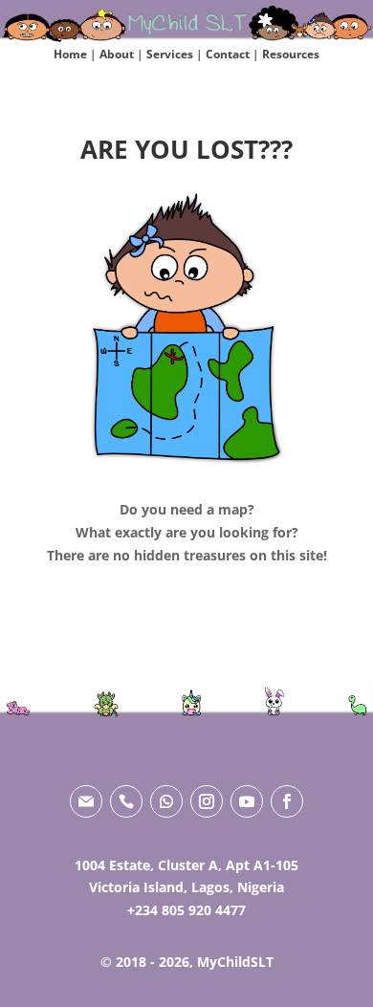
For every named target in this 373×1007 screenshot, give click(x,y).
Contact (228, 54)
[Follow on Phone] (126, 801)
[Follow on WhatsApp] (166, 801)
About (116, 54)
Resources (290, 54)
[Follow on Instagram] (206, 801)
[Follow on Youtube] (246, 801)
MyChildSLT (235, 961)
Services (169, 54)
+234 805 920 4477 (186, 910)
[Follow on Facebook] (287, 801)
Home (70, 54)
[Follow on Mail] (86, 801)
